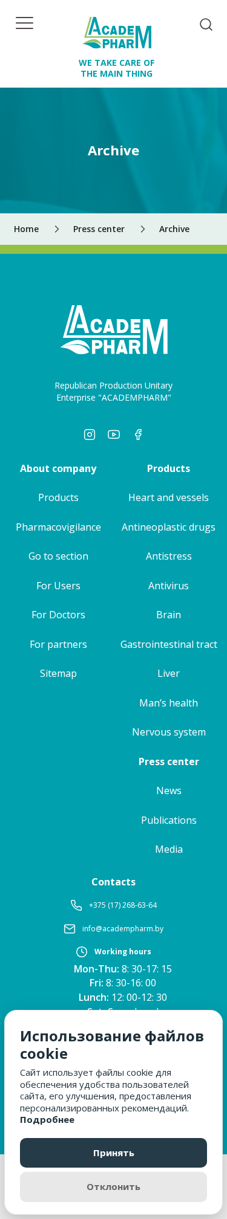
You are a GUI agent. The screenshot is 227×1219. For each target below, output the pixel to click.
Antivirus (168, 585)
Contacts (113, 881)
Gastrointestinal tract (168, 644)
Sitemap (58, 673)
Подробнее (47, 1119)
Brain (168, 614)
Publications (169, 820)
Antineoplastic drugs (168, 527)
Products (58, 497)
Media (169, 849)
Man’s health (168, 703)
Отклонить (113, 1186)
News (169, 790)
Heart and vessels (168, 497)
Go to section (58, 556)
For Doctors (58, 614)
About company (58, 468)
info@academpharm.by (122, 928)
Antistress (169, 556)
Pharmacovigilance (58, 527)
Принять (113, 1152)
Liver (168, 673)
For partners (58, 644)
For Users (58, 585)
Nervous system (169, 732)
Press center (169, 761)
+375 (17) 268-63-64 (123, 905)
